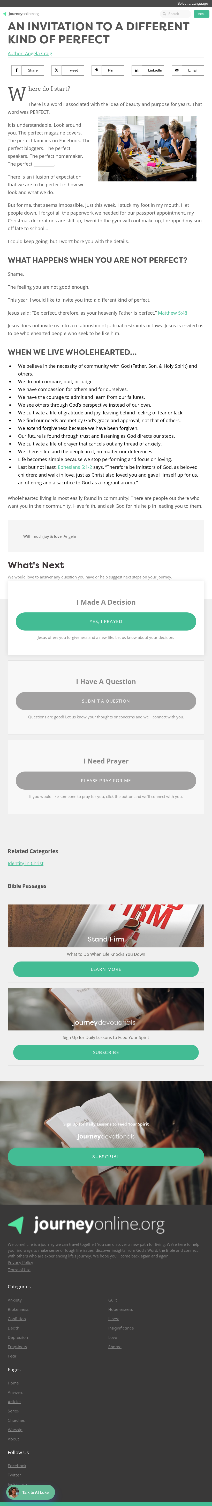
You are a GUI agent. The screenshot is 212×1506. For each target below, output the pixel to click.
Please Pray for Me (106, 780)
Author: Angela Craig (30, 53)
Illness (113, 1318)
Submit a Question (106, 701)
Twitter (14, 1475)
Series (13, 1411)
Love (112, 1337)
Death (13, 1328)
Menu (202, 14)
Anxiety (15, 1300)
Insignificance (121, 1328)
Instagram (17, 1484)
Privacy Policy (20, 1262)
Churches (16, 1420)
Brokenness (18, 1309)
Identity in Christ (25, 863)
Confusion (17, 1318)
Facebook (17, 1465)
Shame (115, 1346)
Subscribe (106, 1052)
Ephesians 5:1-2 (75, 467)
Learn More (106, 969)
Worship (15, 1429)
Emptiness (17, 1346)
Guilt (112, 1300)
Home (13, 1383)
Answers (15, 1392)
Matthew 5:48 (172, 313)
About (13, 1439)
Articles (14, 1401)
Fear (12, 1356)
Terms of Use (19, 1269)
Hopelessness (120, 1309)
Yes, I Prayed (106, 621)
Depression (18, 1337)
